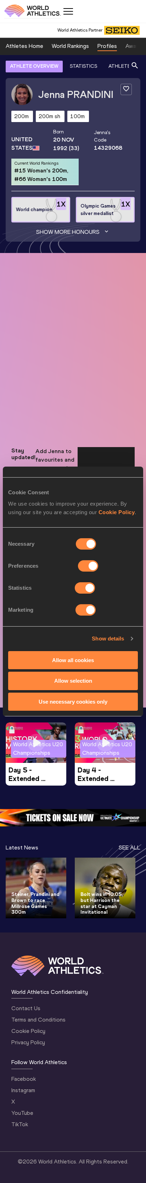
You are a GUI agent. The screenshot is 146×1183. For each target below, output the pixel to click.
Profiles (107, 46)
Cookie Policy (117, 512)
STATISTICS (83, 66)
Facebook (23, 1078)
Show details (108, 638)
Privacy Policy (28, 1042)
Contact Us (25, 1008)
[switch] (88, 565)
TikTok (19, 1124)
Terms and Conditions (38, 1019)
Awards (134, 46)
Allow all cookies (73, 660)
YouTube (22, 1113)
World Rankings (70, 46)
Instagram (23, 1090)
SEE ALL (129, 847)
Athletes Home (24, 46)
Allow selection (73, 681)
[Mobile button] (68, 11)
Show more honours (68, 232)
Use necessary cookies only (73, 702)
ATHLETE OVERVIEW (34, 66)
